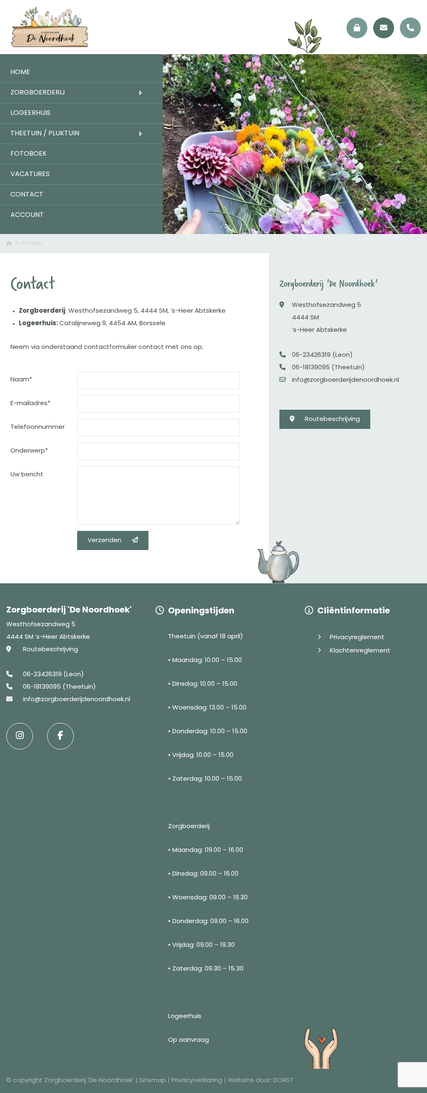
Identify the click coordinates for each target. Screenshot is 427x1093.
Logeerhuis (30, 113)
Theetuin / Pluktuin (44, 133)
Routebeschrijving (332, 419)
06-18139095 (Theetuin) (328, 368)
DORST (283, 1081)
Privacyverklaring (196, 1081)
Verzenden (104, 541)
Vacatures (30, 174)
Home (20, 72)
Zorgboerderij (37, 93)
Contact (26, 195)
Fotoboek (28, 154)
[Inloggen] (357, 27)
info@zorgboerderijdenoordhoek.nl (345, 380)
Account (27, 215)
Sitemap (152, 1081)
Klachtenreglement (360, 651)
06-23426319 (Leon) (322, 355)
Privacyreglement (357, 638)
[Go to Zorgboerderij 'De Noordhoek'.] (9, 243)
